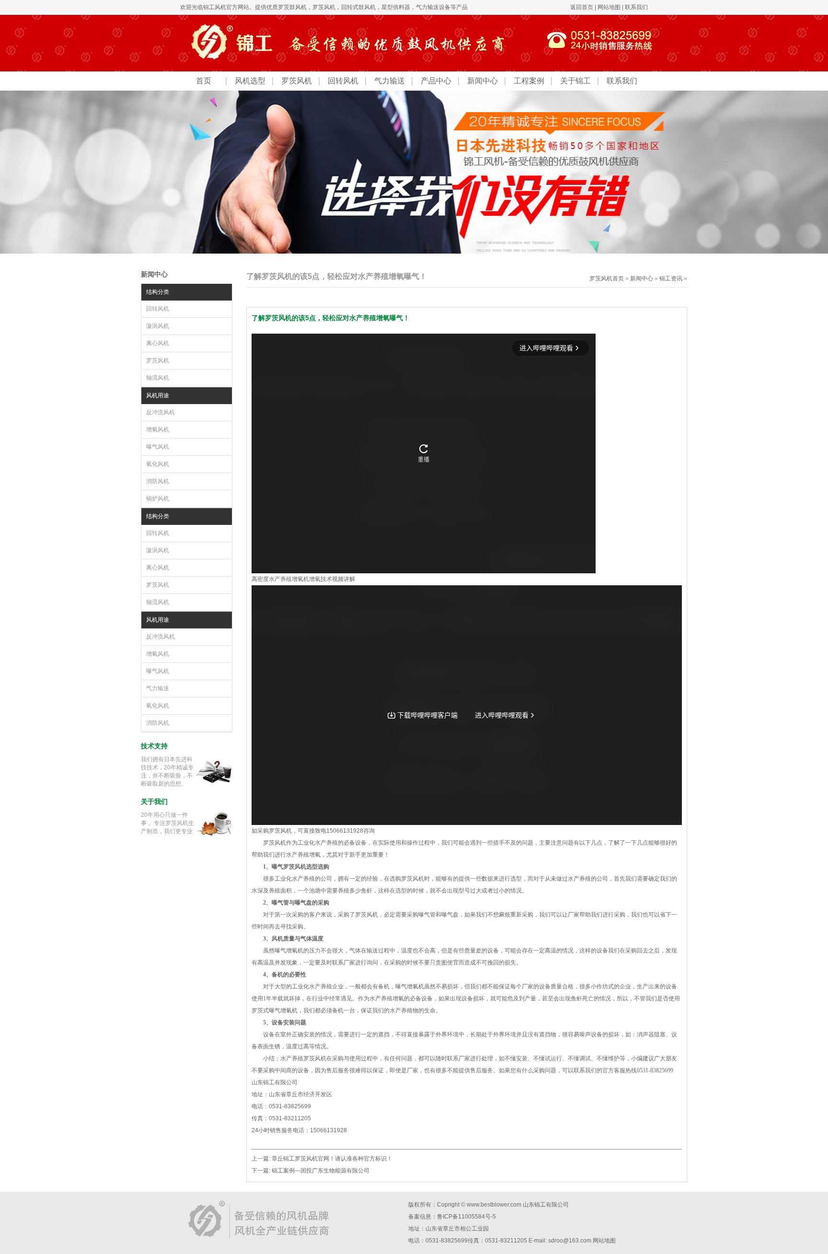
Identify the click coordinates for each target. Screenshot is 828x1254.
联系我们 (636, 7)
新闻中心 (482, 81)
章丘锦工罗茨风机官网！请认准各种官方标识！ (332, 1158)
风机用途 (157, 395)
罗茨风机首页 (606, 278)
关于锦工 (575, 81)
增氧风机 (157, 429)
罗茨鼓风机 (292, 7)
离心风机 (157, 343)
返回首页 (581, 7)
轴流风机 (157, 377)
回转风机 (343, 81)
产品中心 (436, 81)
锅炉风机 (157, 498)
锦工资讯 (670, 278)
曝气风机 (157, 446)
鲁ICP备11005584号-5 (466, 1216)
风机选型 (250, 81)
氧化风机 (157, 464)
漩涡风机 (157, 326)
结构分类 (157, 292)
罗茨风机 (323, 7)
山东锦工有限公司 (546, 1204)
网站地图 (609, 7)
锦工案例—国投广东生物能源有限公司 (320, 1170)
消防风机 (157, 481)
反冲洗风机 (160, 412)
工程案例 (529, 81)
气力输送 (389, 81)
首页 (203, 81)
